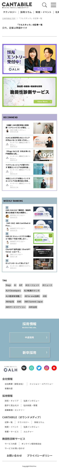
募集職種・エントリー (15, 410)
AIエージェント (32, 285)
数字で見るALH (12, 405)
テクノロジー (10, 12)
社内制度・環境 (30, 405)
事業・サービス (12, 431)
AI (15, 285)
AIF (20, 285)
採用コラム (26, 12)
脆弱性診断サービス (13, 438)
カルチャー (28, 431)
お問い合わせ (14, 455)
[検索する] (44, 5)
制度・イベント (43, 12)
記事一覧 (9, 422)
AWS (19, 301)
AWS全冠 (33, 307)
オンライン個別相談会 (31, 443)
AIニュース (47, 285)
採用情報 (7, 395)
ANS (45, 296)
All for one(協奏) (32, 296)
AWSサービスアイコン (16, 307)
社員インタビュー (32, 400)
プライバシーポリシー (39, 455)
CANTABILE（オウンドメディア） (22, 417)
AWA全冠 (10, 301)
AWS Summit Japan (34, 301)
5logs (8, 285)
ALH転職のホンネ (32, 290)
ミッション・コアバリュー (41, 383)
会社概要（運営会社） (15, 383)
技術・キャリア (12, 400)
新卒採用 (29, 352)
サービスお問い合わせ (15, 448)
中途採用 (29, 337)
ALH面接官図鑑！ (14, 296)
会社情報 (7, 379)
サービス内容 (11, 443)
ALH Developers (13, 290)
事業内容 (9, 388)
